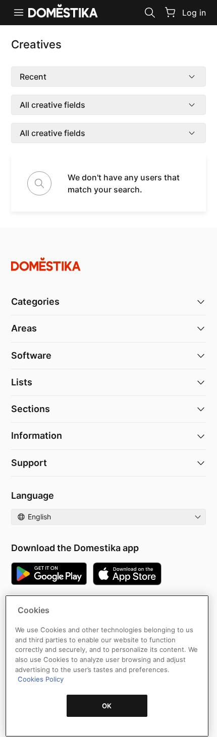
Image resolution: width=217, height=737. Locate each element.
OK (107, 706)
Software (31, 355)
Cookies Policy (41, 679)
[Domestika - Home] (108, 264)
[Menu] (18, 13)
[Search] (150, 13)
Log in (194, 13)
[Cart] (170, 12)
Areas (24, 328)
